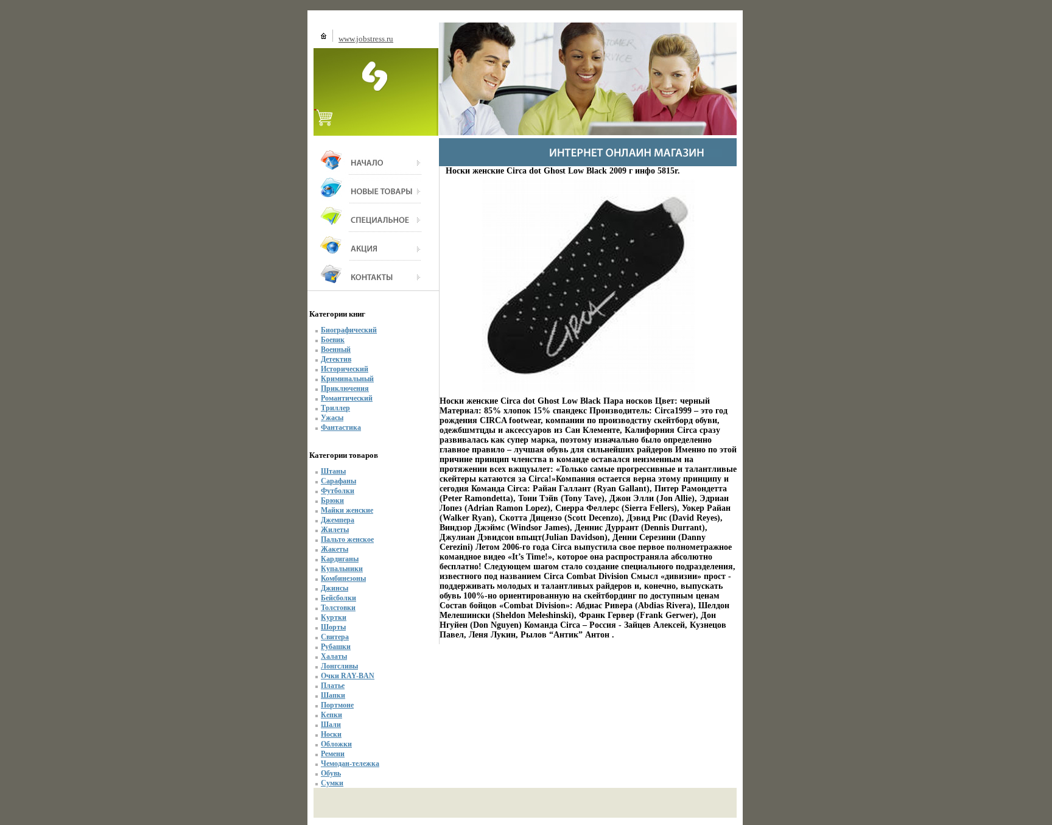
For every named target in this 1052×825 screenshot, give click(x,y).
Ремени (333, 754)
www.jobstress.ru (365, 38)
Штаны (333, 471)
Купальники (342, 568)
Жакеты (334, 549)
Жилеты (335, 529)
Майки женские (347, 510)
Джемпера (337, 520)
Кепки (331, 715)
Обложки (336, 744)
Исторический (344, 369)
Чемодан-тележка (350, 763)
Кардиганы (340, 559)
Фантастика (341, 427)
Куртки (333, 617)
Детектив (336, 359)
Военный (336, 349)
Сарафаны (338, 481)
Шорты (333, 627)
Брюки (332, 500)
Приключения (345, 388)
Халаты (334, 656)
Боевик (333, 339)
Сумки (332, 783)
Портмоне (337, 705)
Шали (331, 724)
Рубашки (336, 646)
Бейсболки (338, 598)
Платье (333, 685)
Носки (331, 734)
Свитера (335, 637)
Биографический (349, 330)
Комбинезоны (343, 578)
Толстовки (338, 607)
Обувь (331, 773)
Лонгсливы (339, 666)
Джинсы (334, 588)
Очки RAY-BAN (347, 676)
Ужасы (332, 417)
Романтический (347, 398)
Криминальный (347, 378)
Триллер (335, 408)
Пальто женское (347, 539)
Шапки (333, 695)
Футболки (337, 490)
